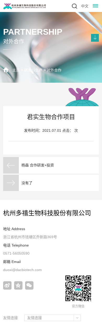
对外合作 (54, 70)
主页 (16, 70)
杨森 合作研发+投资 (37, 165)
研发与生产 (33, 70)
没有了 (26, 183)
